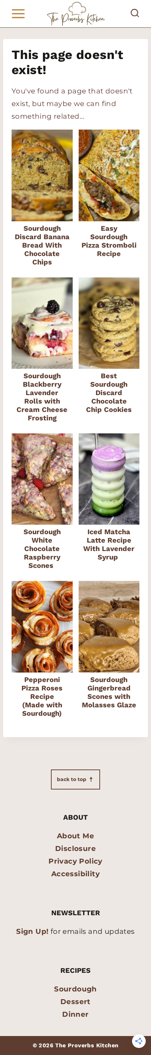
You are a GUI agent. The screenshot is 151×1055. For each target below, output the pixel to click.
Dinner (75, 1014)
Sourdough (75, 989)
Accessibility (75, 874)
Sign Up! (32, 931)
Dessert (75, 1001)
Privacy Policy (75, 861)
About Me (75, 836)
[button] (75, 779)
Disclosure (75, 848)
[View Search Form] (135, 13)
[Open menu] (18, 13)
